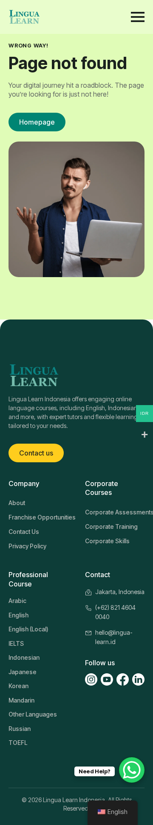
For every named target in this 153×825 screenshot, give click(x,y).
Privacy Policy (27, 546)
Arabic (17, 600)
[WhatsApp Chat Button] (131, 770)
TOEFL (17, 742)
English (18, 615)
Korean (18, 685)
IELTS (16, 643)
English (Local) (28, 629)
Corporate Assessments (114, 512)
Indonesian (24, 657)
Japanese (22, 671)
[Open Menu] (137, 17)
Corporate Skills (107, 540)
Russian (19, 728)
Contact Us (23, 531)
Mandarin (21, 700)
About (16, 502)
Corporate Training (111, 526)
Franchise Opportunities (38, 517)
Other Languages (32, 714)
